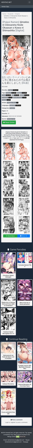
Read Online (9, 122)
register (13, 422)
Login (7, 422)
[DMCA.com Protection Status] (21, 436)
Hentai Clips (5, 6)
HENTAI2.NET (6, 2)
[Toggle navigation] (29, 2)
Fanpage (25, 442)
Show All (24, 236)
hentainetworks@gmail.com (15, 440)
